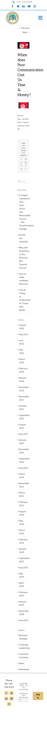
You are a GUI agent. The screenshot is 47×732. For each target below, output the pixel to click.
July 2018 (23, 620)
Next (25, 32)
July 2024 (23, 468)
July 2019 (23, 567)
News (21, 663)
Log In (38, 696)
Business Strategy (23, 637)
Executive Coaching (23, 656)
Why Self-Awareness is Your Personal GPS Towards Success (24, 257)
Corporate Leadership (23, 646)
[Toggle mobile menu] (40, 18)
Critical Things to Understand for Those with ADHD (24, 299)
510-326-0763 (24, 1)
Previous (25, 28)
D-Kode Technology (23, 700)
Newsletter (23, 669)
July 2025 (23, 433)
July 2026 (23, 334)
